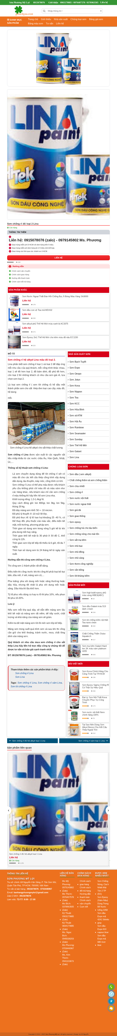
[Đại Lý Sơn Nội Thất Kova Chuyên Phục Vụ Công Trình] (74, 702)
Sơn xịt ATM (75, 415)
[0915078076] (111, 987)
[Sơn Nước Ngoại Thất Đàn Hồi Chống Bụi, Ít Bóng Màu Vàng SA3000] (14, 301)
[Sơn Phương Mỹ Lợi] (23, 11)
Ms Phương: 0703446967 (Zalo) (68, 948)
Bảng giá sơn (96, 19)
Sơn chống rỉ (76, 492)
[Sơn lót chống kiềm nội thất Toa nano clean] (74, 623)
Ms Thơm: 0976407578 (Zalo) (68, 897)
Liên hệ (104, 2)
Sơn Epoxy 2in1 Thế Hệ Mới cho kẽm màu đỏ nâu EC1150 (50, 337)
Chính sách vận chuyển (21, 271)
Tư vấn (49, 23)
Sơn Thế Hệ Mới (78, 445)
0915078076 (39, 2)
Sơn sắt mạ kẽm (77, 540)
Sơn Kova (74, 385)
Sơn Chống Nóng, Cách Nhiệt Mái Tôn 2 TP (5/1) (103, 887)
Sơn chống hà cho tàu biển (83, 528)
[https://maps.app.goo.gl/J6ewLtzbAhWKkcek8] (111, 1001)
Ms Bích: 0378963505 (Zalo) (68, 906)
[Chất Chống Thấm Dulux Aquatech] (74, 637)
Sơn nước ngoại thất (80, 504)
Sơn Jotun (74, 379)
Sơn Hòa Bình (76, 409)
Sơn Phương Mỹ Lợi (52, 1034)
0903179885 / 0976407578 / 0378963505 (79, 2)
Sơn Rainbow (76, 427)
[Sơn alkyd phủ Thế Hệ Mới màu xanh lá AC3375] (14, 328)
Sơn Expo (74, 368)
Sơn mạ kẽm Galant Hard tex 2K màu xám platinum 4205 (94, 648)
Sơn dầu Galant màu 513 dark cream (94, 607)
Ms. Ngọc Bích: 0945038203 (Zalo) (68, 937)
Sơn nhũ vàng (76, 558)
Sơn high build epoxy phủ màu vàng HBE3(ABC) (94, 593)
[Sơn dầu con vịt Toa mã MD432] (14, 314)
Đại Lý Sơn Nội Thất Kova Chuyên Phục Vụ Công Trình (94, 700)
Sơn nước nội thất (78, 498)
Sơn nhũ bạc (76, 546)
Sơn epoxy (75, 522)
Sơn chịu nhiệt (76, 486)
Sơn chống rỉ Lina (24, 673)
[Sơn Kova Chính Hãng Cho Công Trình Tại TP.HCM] (74, 675)
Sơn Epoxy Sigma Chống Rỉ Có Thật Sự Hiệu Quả (95, 686)
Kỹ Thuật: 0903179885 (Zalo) (68, 916)
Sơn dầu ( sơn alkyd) (80, 474)
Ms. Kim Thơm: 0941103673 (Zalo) (68, 960)
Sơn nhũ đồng (76, 552)
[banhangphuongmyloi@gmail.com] (111, 1008)
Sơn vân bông (76, 570)
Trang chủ (33, 19)
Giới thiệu (53, 2)
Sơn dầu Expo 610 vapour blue (102, 929)
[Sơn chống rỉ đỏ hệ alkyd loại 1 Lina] (58, 802)
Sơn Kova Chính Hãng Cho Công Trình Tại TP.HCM (95, 672)
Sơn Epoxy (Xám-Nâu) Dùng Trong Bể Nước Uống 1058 (102, 903)
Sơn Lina (20, 677)
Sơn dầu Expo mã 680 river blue (101, 940)
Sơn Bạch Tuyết (77, 362)
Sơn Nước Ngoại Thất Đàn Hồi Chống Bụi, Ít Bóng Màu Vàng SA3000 (55, 296)
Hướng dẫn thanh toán (21, 278)
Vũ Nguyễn (85, 1034)
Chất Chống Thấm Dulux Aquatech (94, 634)
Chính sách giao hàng (20, 275)
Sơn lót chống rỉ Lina (21, 686)
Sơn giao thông (77, 516)
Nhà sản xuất (60, 19)
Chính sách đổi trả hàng (21, 282)
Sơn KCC (74, 403)
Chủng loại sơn (78, 19)
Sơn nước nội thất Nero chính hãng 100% (93, 713)
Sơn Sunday (75, 439)
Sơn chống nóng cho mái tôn (84, 534)
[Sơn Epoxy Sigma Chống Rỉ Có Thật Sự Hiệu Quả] (74, 688)
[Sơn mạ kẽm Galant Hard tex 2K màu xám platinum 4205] (74, 651)
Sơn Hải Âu (75, 421)
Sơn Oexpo (75, 373)
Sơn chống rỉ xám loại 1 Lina (91, 741)
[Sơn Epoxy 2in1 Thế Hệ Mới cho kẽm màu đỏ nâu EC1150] (14, 342)
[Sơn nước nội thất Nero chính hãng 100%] (74, 716)
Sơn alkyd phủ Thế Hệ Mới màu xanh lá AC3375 (45, 323)
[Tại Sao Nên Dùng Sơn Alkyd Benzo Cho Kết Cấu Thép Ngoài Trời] (74, 729)
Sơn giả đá (75, 510)
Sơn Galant (75, 451)
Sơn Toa (73, 397)
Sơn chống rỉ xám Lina (50, 683)
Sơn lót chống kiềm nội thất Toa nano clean (95, 621)
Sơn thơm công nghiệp (81, 564)
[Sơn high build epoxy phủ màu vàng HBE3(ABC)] (74, 596)
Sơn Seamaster (77, 433)
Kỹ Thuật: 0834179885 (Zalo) (68, 926)
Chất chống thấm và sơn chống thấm (88, 480)
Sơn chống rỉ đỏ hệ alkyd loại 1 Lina (28, 741)
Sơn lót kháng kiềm (79, 576)
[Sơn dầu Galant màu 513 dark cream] (74, 610)
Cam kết (84, 906)
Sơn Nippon (75, 391)
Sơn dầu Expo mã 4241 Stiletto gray (103, 918)
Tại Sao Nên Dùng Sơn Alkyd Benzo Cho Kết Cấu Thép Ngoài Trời (94, 727)
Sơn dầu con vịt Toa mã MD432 (37, 310)
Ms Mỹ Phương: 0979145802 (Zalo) (68, 886)
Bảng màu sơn (35, 23)
